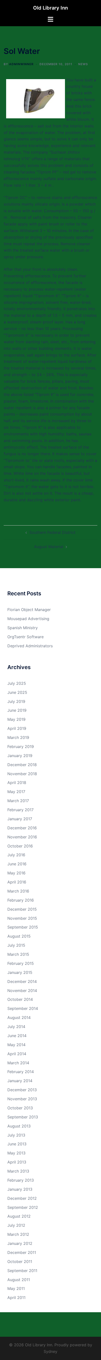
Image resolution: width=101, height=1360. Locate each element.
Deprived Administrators (30, 645)
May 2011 (16, 1288)
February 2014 (20, 1071)
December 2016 (22, 827)
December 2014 (22, 981)
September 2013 (22, 1117)
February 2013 (20, 1180)
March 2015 (18, 954)
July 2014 (16, 1026)
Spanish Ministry (22, 627)
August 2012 (19, 1216)
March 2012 (18, 1234)
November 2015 (22, 918)
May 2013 (16, 1153)
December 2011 (21, 1252)
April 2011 (16, 1297)
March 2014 (18, 1062)
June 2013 (16, 1143)
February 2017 (20, 809)
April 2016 (16, 882)
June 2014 (16, 1035)
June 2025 (17, 692)
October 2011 (19, 1261)
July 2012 (16, 1225)
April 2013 (16, 1162)
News (83, 64)
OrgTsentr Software (25, 636)
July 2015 (16, 945)
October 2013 (20, 1107)
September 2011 (22, 1270)
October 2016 (20, 846)
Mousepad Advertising (28, 618)
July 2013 (16, 1135)
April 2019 (16, 728)
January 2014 (19, 1080)
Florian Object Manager (29, 609)
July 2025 (16, 683)
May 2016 (16, 872)
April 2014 (16, 1053)
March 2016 (18, 891)
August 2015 (19, 936)
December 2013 (22, 1089)
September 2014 (22, 1008)
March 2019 (18, 737)
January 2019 (19, 755)
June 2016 (16, 863)
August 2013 (19, 1126)
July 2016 (16, 854)
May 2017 (16, 791)
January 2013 (19, 1189)
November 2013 (22, 1098)
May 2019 (16, 719)
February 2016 (20, 900)
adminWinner (21, 64)
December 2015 (22, 909)
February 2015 (20, 963)
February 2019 (20, 746)
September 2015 (22, 927)
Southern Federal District (52, 532)
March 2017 (18, 800)
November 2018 (22, 773)
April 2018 (16, 782)
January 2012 (19, 1243)
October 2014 (20, 999)
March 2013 (18, 1171)
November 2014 (22, 990)
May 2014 (16, 1044)
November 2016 (22, 836)
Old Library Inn (50, 8)
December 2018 (22, 764)
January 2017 (19, 818)
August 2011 (18, 1279)
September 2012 (22, 1207)
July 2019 (16, 701)
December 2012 (22, 1198)
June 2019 (16, 710)
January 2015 (19, 972)
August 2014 (19, 1017)
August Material (48, 546)
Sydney (50, 1351)
